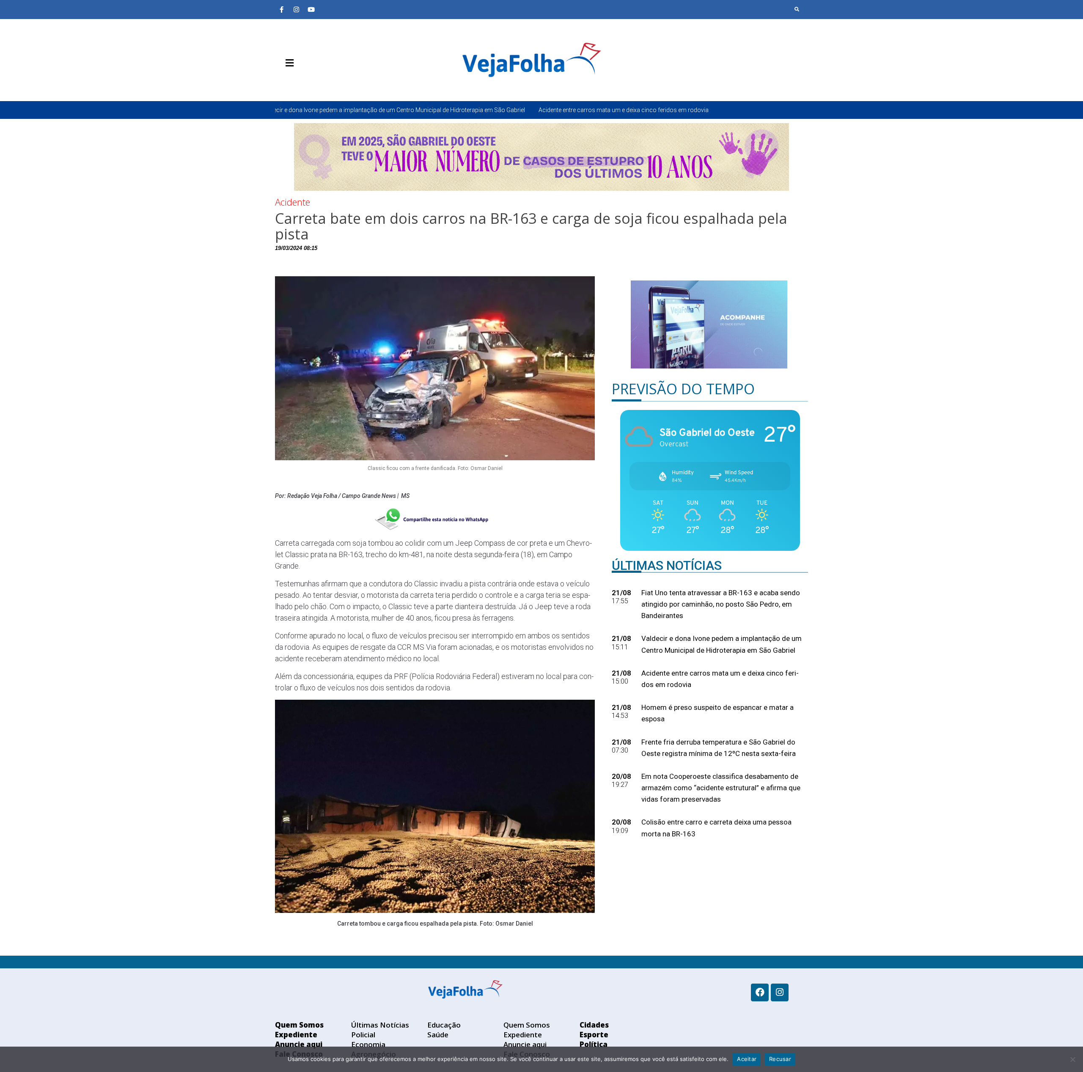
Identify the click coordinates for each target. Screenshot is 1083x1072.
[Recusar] (1072, 1059)
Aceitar (746, 1059)
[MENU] (287, 63)
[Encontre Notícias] (797, 9)
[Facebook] (760, 992)
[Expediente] (294, 83)
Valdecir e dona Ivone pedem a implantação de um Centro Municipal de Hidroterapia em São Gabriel (281, 110)
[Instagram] (296, 9)
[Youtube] (311, 9)
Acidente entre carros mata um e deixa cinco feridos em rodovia (512, 110)
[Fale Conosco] (319, 83)
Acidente (292, 201)
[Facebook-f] (281, 9)
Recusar (780, 1059)
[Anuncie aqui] (306, 83)
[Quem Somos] (281, 83)
